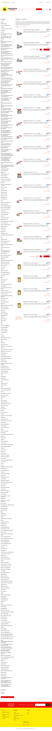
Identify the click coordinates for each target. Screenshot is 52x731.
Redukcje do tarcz (4, 513)
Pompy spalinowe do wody (5, 528)
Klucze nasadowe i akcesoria (5, 241)
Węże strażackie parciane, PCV (6, 255)
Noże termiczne (3, 458)
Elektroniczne (3, 525)
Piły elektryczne (3, 359)
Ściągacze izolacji (4, 239)
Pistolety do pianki (4, 329)
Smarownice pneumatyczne (5, 572)
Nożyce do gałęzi (3, 400)
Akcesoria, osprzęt (4, 339)
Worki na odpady (3, 265)
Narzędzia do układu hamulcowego (6, 482)
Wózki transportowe (4, 226)
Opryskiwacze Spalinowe (5, 308)
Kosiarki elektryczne (4, 242)
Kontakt (28, 713)
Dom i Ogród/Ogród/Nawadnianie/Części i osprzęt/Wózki (7, 41)
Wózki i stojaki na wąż (4, 298)
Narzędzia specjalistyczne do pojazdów (7, 221)
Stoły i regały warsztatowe (5, 247)
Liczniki (2, 560)
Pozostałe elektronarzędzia (5, 487)
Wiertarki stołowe (4, 606)
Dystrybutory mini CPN (5, 557)
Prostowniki (3, 342)
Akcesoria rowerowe (4, 279)
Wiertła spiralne (3, 478)
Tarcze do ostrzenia (4, 545)
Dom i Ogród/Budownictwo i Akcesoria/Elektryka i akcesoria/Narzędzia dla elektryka (6, 135)
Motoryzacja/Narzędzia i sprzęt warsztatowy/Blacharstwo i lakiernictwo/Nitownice (6, 81)
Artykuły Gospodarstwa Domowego (7, 581)
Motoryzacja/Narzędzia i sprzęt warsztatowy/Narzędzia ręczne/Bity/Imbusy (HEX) (6, 99)
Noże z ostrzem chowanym (5, 209)
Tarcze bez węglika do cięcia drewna (7, 538)
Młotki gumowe (3, 396)
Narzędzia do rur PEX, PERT (6, 369)
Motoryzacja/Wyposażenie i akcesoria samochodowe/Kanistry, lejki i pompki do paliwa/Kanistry (7, 166)
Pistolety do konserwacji (5, 579)
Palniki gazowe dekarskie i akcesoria (7, 466)
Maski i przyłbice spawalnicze (6, 594)
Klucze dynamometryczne (5, 456)
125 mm (2, 465)
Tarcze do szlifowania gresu (5, 632)
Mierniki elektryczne (4, 383)
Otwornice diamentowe (4, 204)
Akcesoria (2, 282)
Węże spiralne (3, 570)
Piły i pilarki (3, 417)
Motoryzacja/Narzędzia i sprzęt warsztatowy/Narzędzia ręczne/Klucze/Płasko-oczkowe (6, 685)
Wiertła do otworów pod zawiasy (6, 292)
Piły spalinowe (3, 432)
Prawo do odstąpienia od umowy (18, 715)
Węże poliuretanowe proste (5, 665)
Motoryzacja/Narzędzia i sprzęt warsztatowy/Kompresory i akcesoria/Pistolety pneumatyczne (6, 131)
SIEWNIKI (3, 601)
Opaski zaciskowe (4, 494)
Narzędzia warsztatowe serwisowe (6, 28)
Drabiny (2, 520)
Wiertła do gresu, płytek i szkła (6, 202)
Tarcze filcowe (3, 475)
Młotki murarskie (4, 197)
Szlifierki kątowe (3, 228)
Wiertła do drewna (4, 584)
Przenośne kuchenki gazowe (5, 325)
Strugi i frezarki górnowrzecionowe (7, 260)
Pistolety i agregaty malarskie (6, 655)
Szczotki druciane (4, 332)
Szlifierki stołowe (3, 574)
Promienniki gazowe (4, 598)
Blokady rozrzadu (4, 674)
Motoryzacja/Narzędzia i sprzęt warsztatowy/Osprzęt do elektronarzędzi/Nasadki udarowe (6, 52)
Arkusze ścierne (3, 461)
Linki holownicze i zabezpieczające (6, 582)
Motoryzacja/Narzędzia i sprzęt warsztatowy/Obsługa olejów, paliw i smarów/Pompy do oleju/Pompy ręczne (7, 154)
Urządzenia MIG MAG (4, 623)
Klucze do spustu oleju (4, 613)
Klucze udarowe (3, 550)
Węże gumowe (3, 300)
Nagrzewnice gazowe (4, 344)
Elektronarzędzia (4, 23)
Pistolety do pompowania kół (5, 569)
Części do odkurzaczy (4, 662)
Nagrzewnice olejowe (4, 293)
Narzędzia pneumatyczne (5, 470)
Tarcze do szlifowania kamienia (6, 543)
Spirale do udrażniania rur (5, 490)
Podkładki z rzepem (4, 233)
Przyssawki (3, 275)
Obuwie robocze (3, 354)
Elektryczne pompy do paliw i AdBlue (7, 444)
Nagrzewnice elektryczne (5, 610)
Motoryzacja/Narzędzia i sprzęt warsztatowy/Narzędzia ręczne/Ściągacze (6, 37)
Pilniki (2, 277)
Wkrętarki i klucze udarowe (5, 473)
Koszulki (2, 391)
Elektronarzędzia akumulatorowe (6, 358)
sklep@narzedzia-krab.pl (5, 716)
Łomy (2, 603)
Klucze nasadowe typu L (5, 427)
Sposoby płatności (16, 713)
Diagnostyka (3, 303)
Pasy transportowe (4, 253)
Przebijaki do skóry (4, 608)
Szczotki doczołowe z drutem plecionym (7, 504)
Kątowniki (2, 182)
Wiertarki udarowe (4, 384)
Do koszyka (46, 49)
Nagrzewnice (3, 310)
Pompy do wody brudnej (5, 217)
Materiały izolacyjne (4, 586)
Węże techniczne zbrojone (5, 630)
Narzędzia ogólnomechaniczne (6, 446)
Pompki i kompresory (4, 219)
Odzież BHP (3, 30)
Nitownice (2, 188)
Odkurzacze (3, 660)
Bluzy (2, 511)
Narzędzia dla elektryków (5, 480)
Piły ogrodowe (3, 231)
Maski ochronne (3, 672)
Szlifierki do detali (4, 315)
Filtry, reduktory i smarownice (6, 393)
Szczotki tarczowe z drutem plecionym (7, 552)
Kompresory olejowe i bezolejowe (6, 415)
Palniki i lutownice (4, 468)
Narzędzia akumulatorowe (5, 272)
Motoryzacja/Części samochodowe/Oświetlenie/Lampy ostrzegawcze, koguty (6, 115)
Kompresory (3, 172)
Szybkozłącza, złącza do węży (6, 351)
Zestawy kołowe (3, 532)
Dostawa (15, 712)
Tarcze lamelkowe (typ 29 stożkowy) (7, 530)
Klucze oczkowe (3, 422)
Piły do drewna (3, 498)
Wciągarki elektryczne (4, 177)
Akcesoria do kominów (4, 405)
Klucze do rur (3, 485)
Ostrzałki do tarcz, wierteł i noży (6, 420)
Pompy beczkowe (3, 555)
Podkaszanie (3, 258)
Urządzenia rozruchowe (5, 667)
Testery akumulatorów (4, 371)
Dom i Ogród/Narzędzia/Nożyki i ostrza (7, 636)
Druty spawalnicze (4, 596)
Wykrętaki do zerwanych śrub (6, 337)
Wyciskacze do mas (4, 412)
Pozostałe (2, 32)
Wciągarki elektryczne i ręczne (6, 565)
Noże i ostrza (3, 267)
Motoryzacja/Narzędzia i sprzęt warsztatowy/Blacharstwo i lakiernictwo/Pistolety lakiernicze (6, 681)
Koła (1, 398)
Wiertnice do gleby (4, 361)
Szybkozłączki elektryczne (5, 527)
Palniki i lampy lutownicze (5, 367)
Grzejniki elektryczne (4, 366)
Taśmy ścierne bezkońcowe (5, 540)
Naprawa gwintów (4, 618)
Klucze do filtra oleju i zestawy (6, 615)
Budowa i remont (3, 195)
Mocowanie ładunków (4, 327)
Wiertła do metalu (4, 192)
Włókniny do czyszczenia (5, 477)
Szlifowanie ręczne (4, 523)
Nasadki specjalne (4, 190)
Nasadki (2, 429)
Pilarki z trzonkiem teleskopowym (6, 670)
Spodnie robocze (3, 515)
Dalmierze (2, 627)
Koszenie (2, 410)
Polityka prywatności (17, 718)
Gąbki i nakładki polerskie (5, 541)
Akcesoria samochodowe (5, 212)
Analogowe (2, 439)
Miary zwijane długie (4, 313)
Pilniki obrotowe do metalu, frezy (6, 346)
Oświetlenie (3, 407)
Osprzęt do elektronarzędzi (5, 25)
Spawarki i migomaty (4, 170)
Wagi (1, 381)
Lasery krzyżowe (3, 229)
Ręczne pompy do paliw (5, 562)
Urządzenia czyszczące (4, 290)
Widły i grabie (3, 320)
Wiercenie (2, 413)
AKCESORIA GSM (4, 506)
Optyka (2, 341)
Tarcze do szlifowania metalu (5, 536)
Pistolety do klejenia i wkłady (5, 388)
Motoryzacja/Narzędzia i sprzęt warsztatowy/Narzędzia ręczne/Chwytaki (6, 150)
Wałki (2, 200)
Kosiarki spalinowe (4, 175)
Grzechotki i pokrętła (4, 214)
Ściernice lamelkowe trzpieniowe (6, 518)
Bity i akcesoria (3, 280)
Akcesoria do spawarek (5, 301)
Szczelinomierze (3, 675)
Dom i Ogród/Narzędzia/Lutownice (6, 638)
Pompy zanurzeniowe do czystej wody (7, 349)
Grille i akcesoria (3, 449)
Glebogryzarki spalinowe (5, 424)
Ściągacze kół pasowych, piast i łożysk (7, 305)
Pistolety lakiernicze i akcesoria (6, 403)
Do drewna (2, 216)
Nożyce (2, 334)
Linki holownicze (3, 437)
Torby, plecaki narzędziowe (5, 577)
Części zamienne (3, 453)
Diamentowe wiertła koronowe (6, 179)
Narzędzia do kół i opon (5, 379)
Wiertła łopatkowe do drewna (6, 356)
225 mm (2, 463)
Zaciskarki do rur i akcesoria (5, 553)
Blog (45, 15)
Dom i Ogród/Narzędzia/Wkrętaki (6, 61)
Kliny (2, 322)
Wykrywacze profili (4, 270)
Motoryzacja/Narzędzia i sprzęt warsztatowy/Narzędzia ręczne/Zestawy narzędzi (7, 58)
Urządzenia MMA (4, 620)
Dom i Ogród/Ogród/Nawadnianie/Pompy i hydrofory (7, 105)
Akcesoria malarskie (4, 330)
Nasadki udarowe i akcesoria (5, 180)
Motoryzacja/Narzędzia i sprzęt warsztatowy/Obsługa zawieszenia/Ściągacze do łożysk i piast (6, 45)
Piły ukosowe (3, 451)
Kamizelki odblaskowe (4, 658)
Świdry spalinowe (4, 425)
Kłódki (2, 516)
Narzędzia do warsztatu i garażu (6, 284)
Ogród (2, 237)
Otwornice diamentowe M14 (5, 224)
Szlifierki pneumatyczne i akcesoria (6, 625)
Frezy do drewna (3, 591)
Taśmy (2, 386)
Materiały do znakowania (5, 263)
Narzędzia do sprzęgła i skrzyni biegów (7, 611)
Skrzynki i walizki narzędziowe (6, 205)
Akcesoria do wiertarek (5, 395)
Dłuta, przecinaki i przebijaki (5, 207)
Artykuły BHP (3, 376)
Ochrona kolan (3, 589)
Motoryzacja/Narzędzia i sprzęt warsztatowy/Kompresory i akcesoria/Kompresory (6, 64)
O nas (27, 712)
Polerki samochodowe (4, 441)
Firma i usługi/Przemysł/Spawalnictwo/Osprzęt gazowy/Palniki (7, 641)
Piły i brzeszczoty (4, 503)
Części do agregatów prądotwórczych (7, 434)
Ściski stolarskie (3, 378)
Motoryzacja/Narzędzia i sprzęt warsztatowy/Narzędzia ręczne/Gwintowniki (6, 122)
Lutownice (2, 436)
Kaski (2, 374)
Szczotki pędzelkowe (4, 508)
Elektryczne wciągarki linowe (6, 567)
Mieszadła (2, 317)
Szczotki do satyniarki (4, 492)
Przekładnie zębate (4, 548)
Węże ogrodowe (3, 408)
